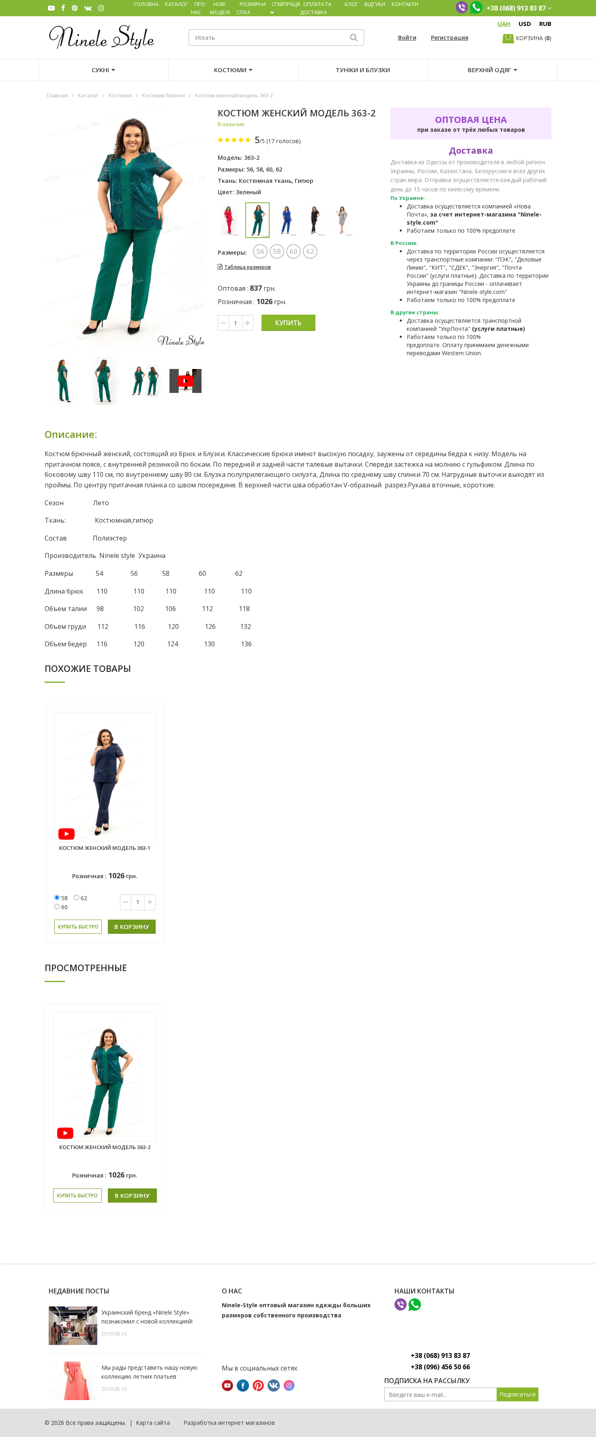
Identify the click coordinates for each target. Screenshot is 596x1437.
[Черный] (314, 220)
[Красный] (229, 220)
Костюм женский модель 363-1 (104, 847)
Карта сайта (153, 1422)
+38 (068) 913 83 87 (440, 1355)
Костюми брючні (163, 95)
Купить (288, 322)
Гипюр (304, 180)
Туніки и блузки (363, 70)
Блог (351, 4)
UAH (503, 23)
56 (250, 169)
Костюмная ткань (265, 180)
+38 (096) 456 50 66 (440, 1366)
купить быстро (78, 926)
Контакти (405, 4)
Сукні (100, 70)
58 (259, 169)
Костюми (230, 70)
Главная (57, 95)
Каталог (176, 4)
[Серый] (342, 220)
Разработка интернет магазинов (229, 1422)
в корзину (131, 926)
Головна (146, 4)
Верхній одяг (489, 70)
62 (279, 169)
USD (525, 23)
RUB (545, 23)
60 (269, 169)
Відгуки (374, 4)
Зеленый (248, 192)
